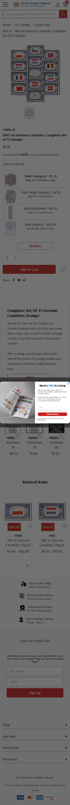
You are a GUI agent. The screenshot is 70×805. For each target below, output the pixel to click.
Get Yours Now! (52, 414)
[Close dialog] (68, 384)
